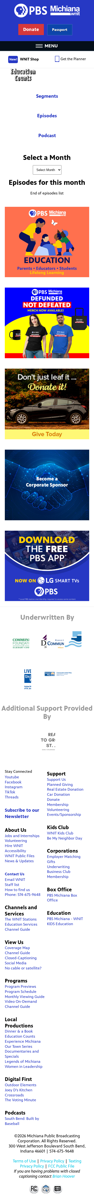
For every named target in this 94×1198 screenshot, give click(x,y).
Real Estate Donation (65, 789)
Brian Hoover (64, 1176)
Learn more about (59, 29)
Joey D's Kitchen (18, 1090)
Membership (57, 804)
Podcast (47, 135)
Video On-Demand (21, 1001)
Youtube (12, 777)
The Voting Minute (20, 1100)
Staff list (12, 884)
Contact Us (14, 874)
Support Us (56, 779)
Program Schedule (20, 991)
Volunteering (16, 840)
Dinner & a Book (19, 1031)
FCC (34, 1188)
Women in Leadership (23, 1066)
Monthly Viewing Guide (25, 996)
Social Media (16, 963)
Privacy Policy (52, 1161)
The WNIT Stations (21, 919)
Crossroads (14, 1095)
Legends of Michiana (22, 1061)
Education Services (21, 924)
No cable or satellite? (23, 968)
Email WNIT (15, 879)
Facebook (13, 782)
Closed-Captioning (21, 958)
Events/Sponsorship (64, 814)
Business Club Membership (58, 874)
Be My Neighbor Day (64, 838)
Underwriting (58, 866)
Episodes (47, 116)
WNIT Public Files (19, 856)
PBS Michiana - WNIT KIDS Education (65, 921)
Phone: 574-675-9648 (22, 894)
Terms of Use (24, 1161)
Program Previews (20, 986)
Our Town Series (18, 1046)
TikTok (10, 792)
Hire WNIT (14, 845)
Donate (53, 799)
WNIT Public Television (47, 20)
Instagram (13, 787)
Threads (12, 797)
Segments (47, 96)
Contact (46, 1188)
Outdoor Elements (20, 1085)
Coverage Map (17, 947)
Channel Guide (17, 929)
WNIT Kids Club (60, 833)
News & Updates (19, 861)
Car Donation (58, 794)
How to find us (17, 889)
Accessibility (15, 850)
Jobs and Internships (22, 835)
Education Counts (47, 75)
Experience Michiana (23, 1041)
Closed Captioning (58, 1188)
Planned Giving (60, 784)
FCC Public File (61, 1166)
